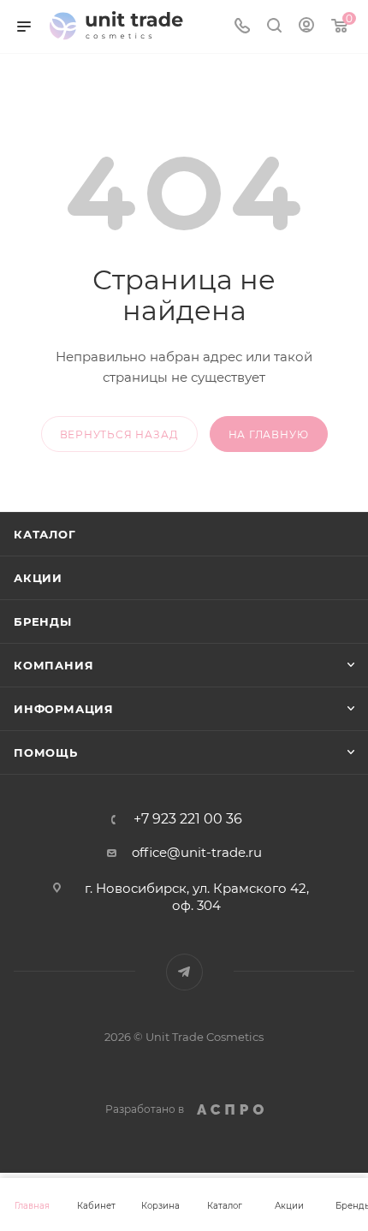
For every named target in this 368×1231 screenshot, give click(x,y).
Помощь (46, 752)
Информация (64, 709)
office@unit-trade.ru (197, 852)
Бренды (43, 621)
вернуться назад (119, 434)
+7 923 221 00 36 (188, 819)
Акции (38, 578)
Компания (53, 665)
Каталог (45, 534)
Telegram (184, 972)
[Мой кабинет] (306, 27)
